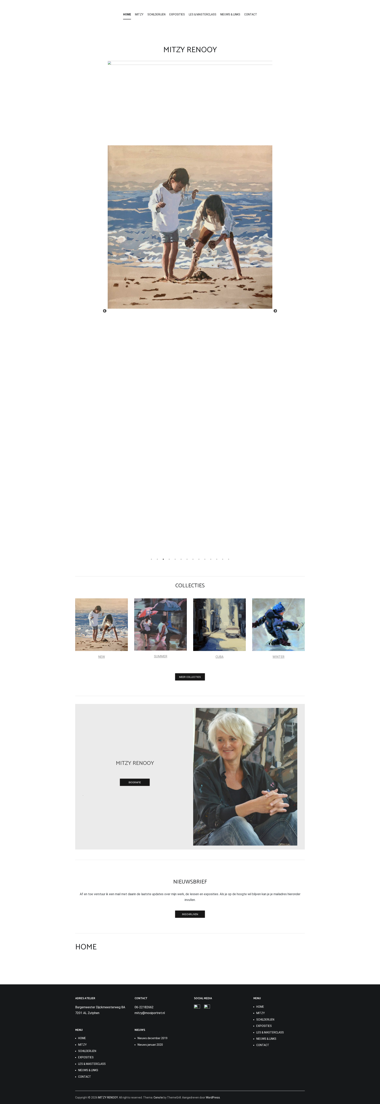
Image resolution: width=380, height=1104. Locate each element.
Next (275, 311)
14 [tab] (229, 559)
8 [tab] (193, 559)
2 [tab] (157, 559)
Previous (105, 311)
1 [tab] (151, 559)
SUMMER (160, 656)
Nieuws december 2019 (152, 1038)
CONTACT (250, 14)
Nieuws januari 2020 (150, 1044)
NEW (101, 657)
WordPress (213, 1097)
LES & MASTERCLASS (202, 14)
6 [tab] (181, 559)
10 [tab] (205, 559)
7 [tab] (187, 559)
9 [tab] (199, 559)
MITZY (139, 14)
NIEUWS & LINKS (230, 14)
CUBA (219, 657)
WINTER (278, 657)
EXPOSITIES (177, 14)
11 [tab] (211, 559)
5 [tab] (175, 559)
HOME (127, 14)
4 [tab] (169, 559)
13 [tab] (223, 559)
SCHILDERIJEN (156, 14)
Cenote (158, 1097)
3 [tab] (163, 559)
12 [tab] (217, 559)
